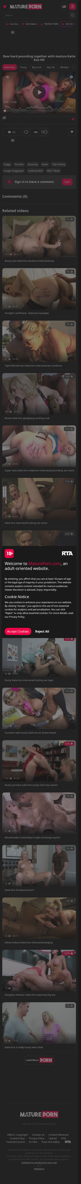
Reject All (42, 631)
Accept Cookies (18, 631)
